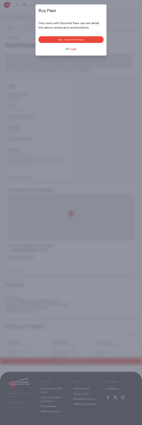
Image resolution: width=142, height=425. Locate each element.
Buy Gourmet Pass (71, 39)
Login (73, 48)
